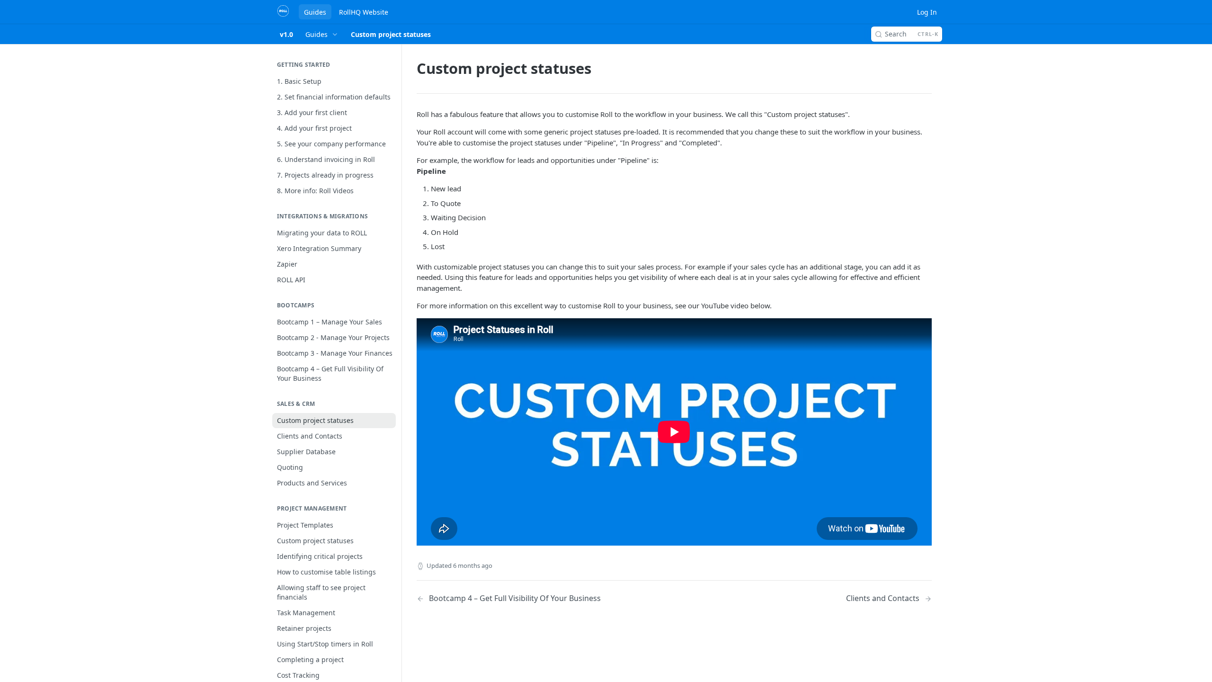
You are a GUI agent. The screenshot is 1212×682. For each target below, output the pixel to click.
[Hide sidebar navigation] (399, 331)
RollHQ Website (363, 12)
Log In (927, 12)
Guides (315, 12)
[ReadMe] (339, 81)
